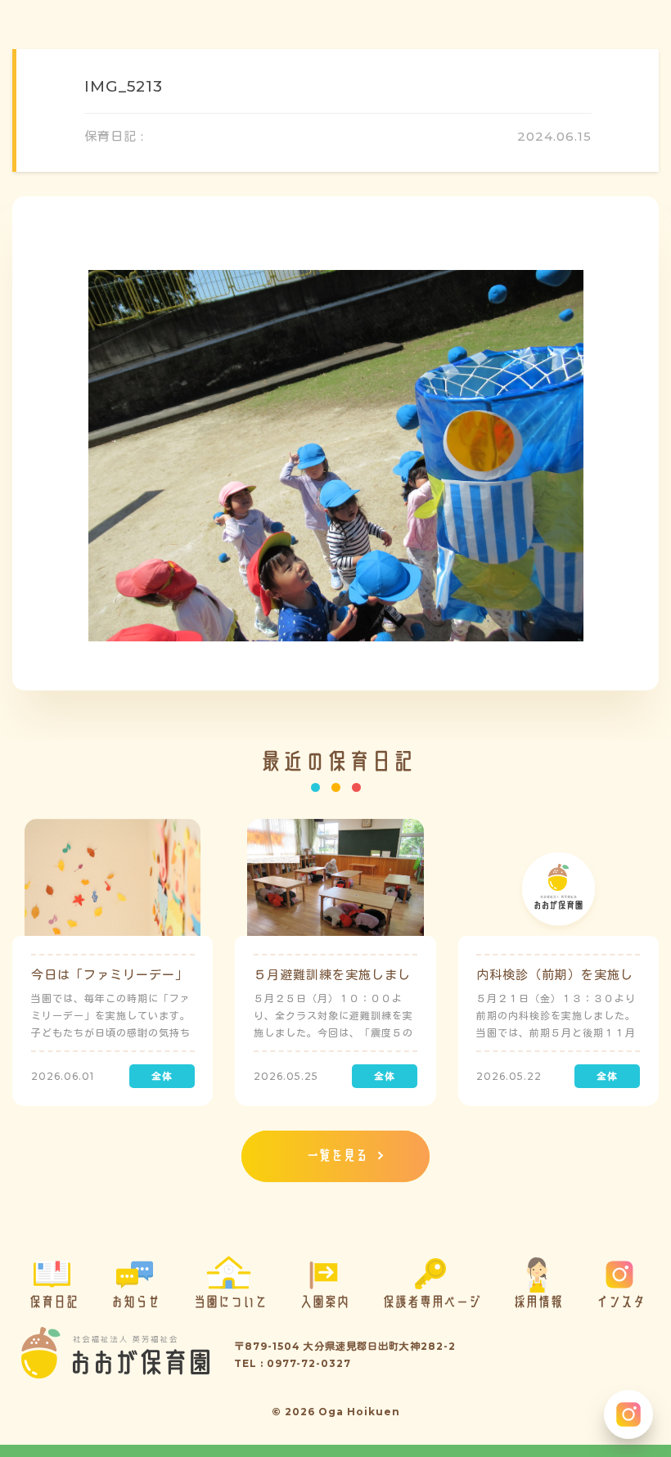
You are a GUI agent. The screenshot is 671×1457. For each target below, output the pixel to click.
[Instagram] (628, 1414)
